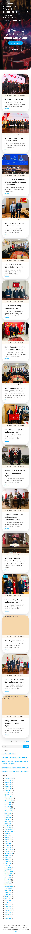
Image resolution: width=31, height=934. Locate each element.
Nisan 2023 (8, 835)
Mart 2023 (8, 837)
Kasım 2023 (8, 823)
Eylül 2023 (8, 827)
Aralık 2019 (8, 898)
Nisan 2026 (8, 780)
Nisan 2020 (8, 890)
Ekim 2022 (8, 845)
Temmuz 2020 (9, 888)
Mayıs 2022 (8, 855)
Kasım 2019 (8, 900)
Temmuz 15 (22, 95)
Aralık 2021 (8, 864)
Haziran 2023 (9, 831)
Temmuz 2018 (9, 910)
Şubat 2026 (8, 784)
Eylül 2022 (8, 847)
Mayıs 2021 (8, 876)
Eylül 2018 (8, 908)
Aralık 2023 (8, 821)
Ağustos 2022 (9, 849)
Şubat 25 (22, 636)
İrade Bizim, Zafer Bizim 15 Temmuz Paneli (14, 758)
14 (16, 741)
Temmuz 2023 (9, 829)
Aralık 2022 (8, 841)
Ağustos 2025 (9, 797)
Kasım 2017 (8, 918)
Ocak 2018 (8, 914)
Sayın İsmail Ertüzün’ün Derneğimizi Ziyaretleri (15, 771)
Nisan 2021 (8, 878)
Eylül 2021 (8, 870)
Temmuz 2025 (9, 799)
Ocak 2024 (8, 819)
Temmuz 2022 (9, 851)
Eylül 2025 (8, 795)
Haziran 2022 (9, 853)
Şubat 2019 (8, 906)
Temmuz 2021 (9, 874)
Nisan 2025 (8, 805)
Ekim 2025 (8, 793)
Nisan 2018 (8, 912)
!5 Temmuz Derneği (11, 95)
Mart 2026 (8, 782)
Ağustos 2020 (9, 886)
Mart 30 (22, 466)
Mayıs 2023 (8, 833)
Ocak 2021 (8, 882)
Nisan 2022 (8, 858)
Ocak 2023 (8, 839)
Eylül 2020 (8, 884)
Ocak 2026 (8, 787)
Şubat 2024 (8, 817)
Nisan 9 (22, 219)
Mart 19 (22, 554)
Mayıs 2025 (8, 803)
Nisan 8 (22, 301)
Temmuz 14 (22, 134)
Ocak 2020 (8, 896)
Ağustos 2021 (9, 872)
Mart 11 (22, 595)
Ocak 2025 (8, 807)
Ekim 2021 (8, 868)
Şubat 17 (22, 675)
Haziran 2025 (9, 801)
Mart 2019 (8, 904)
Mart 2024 (8, 815)
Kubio (15, 931)
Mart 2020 (8, 892)
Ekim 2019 (8, 902)
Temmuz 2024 (9, 811)
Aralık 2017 (8, 916)
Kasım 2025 (8, 791)
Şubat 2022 (8, 862)
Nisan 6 (22, 384)
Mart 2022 (8, 860)
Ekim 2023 (8, 825)
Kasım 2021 (8, 866)
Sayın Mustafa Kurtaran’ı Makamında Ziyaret (15, 767)
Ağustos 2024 (9, 809)
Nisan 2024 (8, 813)
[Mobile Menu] (27, 12)
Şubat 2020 (8, 894)
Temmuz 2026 (9, 778)
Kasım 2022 (8, 843)
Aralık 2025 (8, 788)
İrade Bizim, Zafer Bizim (9, 754)
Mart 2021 (8, 880)
